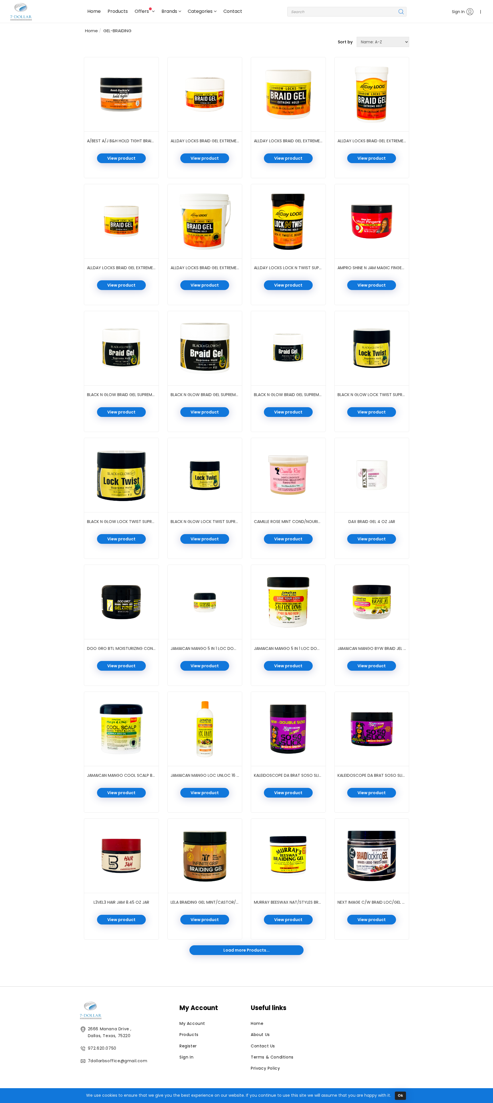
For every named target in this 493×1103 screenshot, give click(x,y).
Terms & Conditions (272, 1057)
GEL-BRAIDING (117, 31)
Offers (142, 11)
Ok (400, 1095)
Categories (201, 11)
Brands (169, 11)
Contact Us (263, 1046)
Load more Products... (246, 950)
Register (188, 1046)
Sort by (345, 42)
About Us (260, 1034)
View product (121, 158)
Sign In (458, 12)
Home (94, 11)
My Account (192, 1023)
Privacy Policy (265, 1068)
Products (118, 11)
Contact (232, 11)
